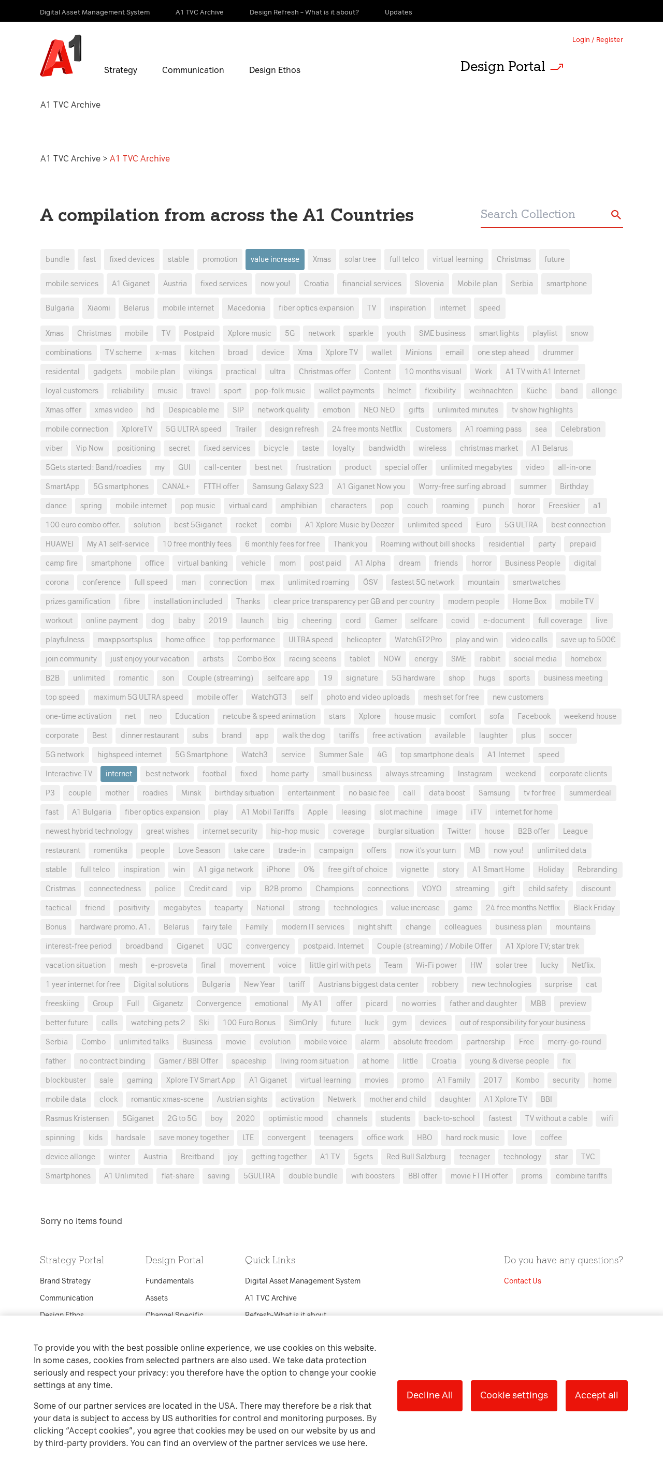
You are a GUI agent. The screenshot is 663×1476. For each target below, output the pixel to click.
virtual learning (458, 259)
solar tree (360, 259)
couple (80, 793)
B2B (53, 678)
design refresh (294, 429)
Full (133, 1003)
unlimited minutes (468, 410)
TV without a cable (556, 1118)
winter (119, 1157)
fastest (500, 1118)
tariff (297, 984)
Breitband (197, 1157)
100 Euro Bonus (249, 1023)
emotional (272, 1003)
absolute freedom (423, 1042)
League (575, 831)
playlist (544, 333)
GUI (184, 467)
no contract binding (112, 1061)
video (535, 467)
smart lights (499, 333)
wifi (607, 1118)
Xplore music (249, 333)
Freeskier (564, 505)
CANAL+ (176, 486)
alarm (370, 1042)
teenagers (336, 1137)
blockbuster (66, 1080)
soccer (560, 735)
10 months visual (433, 371)
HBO (425, 1137)
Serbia (522, 283)
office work (385, 1137)
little (410, 1061)
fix (567, 1061)
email (454, 352)
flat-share (178, 1176)
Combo (93, 1042)
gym (399, 1023)
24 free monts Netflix (367, 429)
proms (531, 1176)
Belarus (136, 308)
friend (95, 908)
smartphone (566, 283)
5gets (363, 1157)
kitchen (202, 352)
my (160, 467)
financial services (371, 283)
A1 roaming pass (493, 429)
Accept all (596, 1395)
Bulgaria (60, 308)
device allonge (70, 1157)
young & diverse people (509, 1061)
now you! (276, 283)
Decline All (430, 1395)
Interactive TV (69, 774)
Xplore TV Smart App (201, 1080)
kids (96, 1137)
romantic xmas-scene (167, 1099)
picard (377, 1003)
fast (89, 259)
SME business (442, 333)
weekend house (590, 716)
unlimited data (561, 850)
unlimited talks (144, 1042)
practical (241, 371)
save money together (194, 1137)
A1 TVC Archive (71, 159)
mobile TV (577, 601)
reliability (128, 391)
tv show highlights (542, 410)
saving (219, 1176)
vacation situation (76, 965)
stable (178, 259)
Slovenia (429, 283)
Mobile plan (477, 283)
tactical (58, 908)
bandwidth (386, 448)
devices (433, 1023)
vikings (200, 371)
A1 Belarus (549, 448)
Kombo (527, 1080)
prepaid (582, 544)
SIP (238, 410)
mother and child (397, 1099)
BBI (546, 1099)
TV (371, 308)
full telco (404, 259)
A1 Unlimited (126, 1176)
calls (110, 1023)
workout (59, 620)
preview (572, 1003)
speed (489, 308)
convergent (286, 1137)
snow (579, 333)
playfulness (65, 640)
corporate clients (578, 774)
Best (99, 735)
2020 (245, 1118)
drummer (558, 352)
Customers (433, 429)
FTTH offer (221, 486)
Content (377, 371)
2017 (493, 1080)
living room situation (314, 1061)
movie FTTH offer (479, 1176)
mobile (136, 333)
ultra (277, 371)
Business (197, 1042)
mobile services (72, 283)
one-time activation (78, 716)
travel (200, 391)
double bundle (313, 1176)
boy (216, 1118)
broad (238, 352)
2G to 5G (182, 1118)
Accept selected (413, 956)
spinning (60, 1137)
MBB (538, 1003)
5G (290, 333)
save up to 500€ (588, 640)
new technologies (501, 984)
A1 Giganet (131, 283)
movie (236, 1042)
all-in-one (574, 467)
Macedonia (246, 308)
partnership (486, 1042)
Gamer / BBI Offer (188, 1061)
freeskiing (62, 1003)
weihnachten (491, 391)
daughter (455, 1099)
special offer (406, 467)
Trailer (245, 429)
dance (56, 505)
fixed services (223, 283)
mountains (572, 927)
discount (596, 888)
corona (57, 582)
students (395, 1118)
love (520, 1137)
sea (541, 429)
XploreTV (137, 429)
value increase (275, 259)
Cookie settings (514, 1395)
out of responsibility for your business (522, 1023)
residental (63, 371)
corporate (62, 735)
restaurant (63, 850)
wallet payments (346, 391)
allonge (604, 391)
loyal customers (72, 391)
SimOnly (303, 1023)
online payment (112, 620)
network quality (283, 410)
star (561, 1157)
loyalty (344, 448)
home (602, 1080)
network (321, 333)
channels (352, 1118)
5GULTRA (259, 1176)
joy (233, 1157)
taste (310, 448)
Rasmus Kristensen (77, 1118)
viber (54, 448)
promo (413, 1080)
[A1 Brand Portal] (60, 56)
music (167, 391)
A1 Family (453, 1080)
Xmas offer (63, 410)
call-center (222, 467)
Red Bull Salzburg (416, 1157)
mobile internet (188, 308)
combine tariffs (581, 1176)
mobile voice (325, 1042)
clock (108, 1099)
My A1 (312, 1003)
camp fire (62, 563)
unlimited (89, 678)
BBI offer (422, 1176)
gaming (140, 1080)
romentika (110, 850)
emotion (336, 410)
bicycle (276, 448)
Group (103, 1003)
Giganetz (168, 1003)
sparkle (361, 333)
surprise (558, 984)
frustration (313, 467)
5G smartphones (121, 486)
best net (268, 467)
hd (150, 410)
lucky (549, 965)
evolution (275, 1042)
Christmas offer (325, 371)
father (56, 1061)
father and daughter (483, 1003)
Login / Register (597, 39)
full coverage (560, 620)
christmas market (489, 448)
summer (533, 486)
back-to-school (449, 1118)
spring (91, 505)
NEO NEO (379, 410)
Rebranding (597, 869)
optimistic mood (295, 1118)
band (569, 391)
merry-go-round (574, 1042)
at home (375, 1061)
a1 (597, 505)
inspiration (408, 308)
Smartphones (68, 1176)
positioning (136, 448)
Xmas (322, 259)
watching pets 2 (158, 1023)
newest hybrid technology (89, 831)
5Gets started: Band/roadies (93, 467)
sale (106, 1080)
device (273, 352)
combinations (69, 352)
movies (376, 1080)
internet (452, 308)
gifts (416, 410)
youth (396, 333)
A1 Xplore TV (505, 1099)
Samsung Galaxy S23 (288, 486)
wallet (381, 352)
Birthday (574, 486)
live (602, 620)
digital (585, 563)
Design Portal (502, 66)
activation (297, 1099)
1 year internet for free (83, 984)
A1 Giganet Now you (371, 486)
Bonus (56, 927)
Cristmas (61, 888)
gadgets (107, 371)
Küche (536, 391)
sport (232, 391)
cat (591, 984)
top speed (63, 697)
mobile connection (77, 429)
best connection (578, 525)
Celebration (580, 429)
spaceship (249, 1061)
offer (344, 1003)
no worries (418, 1003)
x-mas (165, 352)
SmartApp (63, 486)
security (566, 1080)
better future (67, 1023)
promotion (220, 259)
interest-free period (79, 946)
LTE (248, 1137)
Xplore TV (342, 352)
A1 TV (330, 1157)
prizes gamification (78, 601)
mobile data (66, 1099)
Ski (204, 1023)
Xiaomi (99, 308)
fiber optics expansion (316, 308)
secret (179, 448)
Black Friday (594, 908)
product (357, 467)
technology (522, 1157)
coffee (551, 1137)
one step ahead (503, 352)
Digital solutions (161, 984)
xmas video (114, 410)
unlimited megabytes (476, 467)
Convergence (218, 1003)
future (554, 259)
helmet (399, 391)
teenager (474, 1157)
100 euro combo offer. (83, 525)
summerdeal (590, 793)
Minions (419, 352)
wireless (432, 448)
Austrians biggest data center (369, 984)
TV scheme (123, 352)
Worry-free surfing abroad (462, 486)
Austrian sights (242, 1099)
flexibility (440, 391)
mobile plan (155, 371)
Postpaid (199, 333)
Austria (175, 283)
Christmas (514, 259)
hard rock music (472, 1137)
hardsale (131, 1137)
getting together (279, 1157)
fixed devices (131, 259)
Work (483, 371)
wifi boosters (373, 1176)
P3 (50, 793)
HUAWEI (60, 544)
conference (101, 582)
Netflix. (584, 965)
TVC (588, 1157)
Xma (305, 352)
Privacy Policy (222, 551)
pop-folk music (280, 391)
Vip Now (90, 448)
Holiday (551, 869)
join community (71, 659)
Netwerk (342, 1099)
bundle (57, 259)
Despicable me (193, 410)
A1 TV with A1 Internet (543, 371)
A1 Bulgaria (91, 812)
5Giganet (138, 1118)
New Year (259, 984)
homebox (585, 659)
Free (526, 1042)
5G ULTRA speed (194, 429)
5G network (65, 754)
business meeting (573, 678)
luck (372, 1023)
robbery (445, 984)
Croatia (316, 283)
